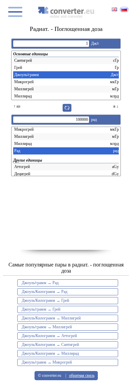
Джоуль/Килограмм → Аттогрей (49, 335)
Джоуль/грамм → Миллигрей (47, 327)
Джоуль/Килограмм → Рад (44, 291)
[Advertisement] (66, 216)
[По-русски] (124, 9)
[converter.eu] (66, 10)
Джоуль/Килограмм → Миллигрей (51, 318)
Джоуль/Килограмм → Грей (45, 300)
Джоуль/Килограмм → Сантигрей (50, 344)
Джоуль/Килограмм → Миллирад (50, 353)
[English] (114, 9)
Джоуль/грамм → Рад (40, 282)
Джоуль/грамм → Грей (41, 309)
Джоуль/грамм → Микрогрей (47, 362)
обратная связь (81, 375)
